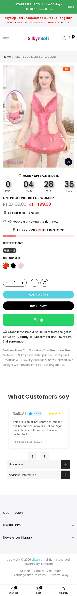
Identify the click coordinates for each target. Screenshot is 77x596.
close (71, 6)
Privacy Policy (59, 575)
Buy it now (38, 306)
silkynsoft (46, 564)
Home (7, 57)
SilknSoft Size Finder (47, 571)
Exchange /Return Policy (29, 575)
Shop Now (64, 22)
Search (25, 571)
